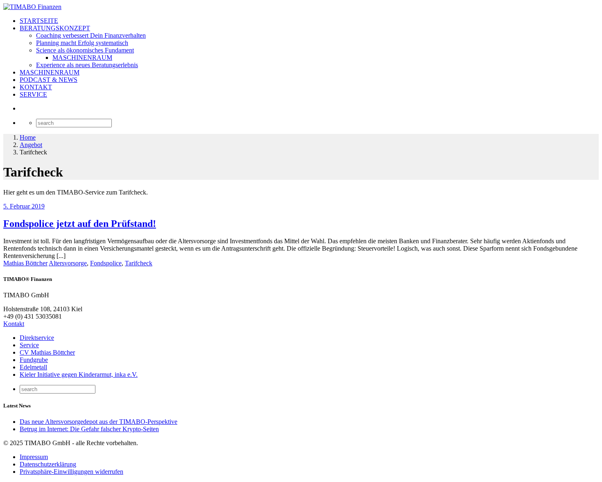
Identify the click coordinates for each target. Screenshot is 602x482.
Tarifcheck (138, 263)
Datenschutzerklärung (48, 464)
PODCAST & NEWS (48, 79)
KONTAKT (36, 87)
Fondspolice (106, 263)
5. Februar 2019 (24, 206)
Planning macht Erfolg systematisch (82, 42)
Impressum (34, 456)
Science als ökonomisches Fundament (85, 50)
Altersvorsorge (68, 263)
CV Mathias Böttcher (47, 352)
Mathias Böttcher (25, 263)
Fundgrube (34, 359)
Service (29, 345)
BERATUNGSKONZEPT (55, 28)
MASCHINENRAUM (82, 57)
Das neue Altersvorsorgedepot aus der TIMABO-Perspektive (98, 421)
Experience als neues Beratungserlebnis (87, 64)
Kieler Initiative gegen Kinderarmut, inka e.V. (79, 374)
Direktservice (37, 337)
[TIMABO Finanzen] (32, 6)
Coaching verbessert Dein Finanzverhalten (91, 35)
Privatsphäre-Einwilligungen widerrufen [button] (71, 471)
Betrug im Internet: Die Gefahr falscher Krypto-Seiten (89, 428)
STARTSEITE (39, 20)
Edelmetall (33, 367)
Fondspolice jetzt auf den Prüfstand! (79, 223)
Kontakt (13, 323)
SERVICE (33, 94)
